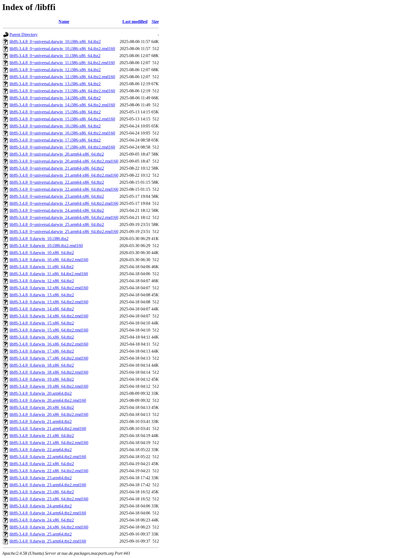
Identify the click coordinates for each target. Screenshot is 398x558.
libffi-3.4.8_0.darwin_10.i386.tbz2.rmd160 (46, 245)
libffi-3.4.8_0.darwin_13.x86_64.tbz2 (41, 295)
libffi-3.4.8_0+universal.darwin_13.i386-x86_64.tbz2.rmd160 (62, 90)
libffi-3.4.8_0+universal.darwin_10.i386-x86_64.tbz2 (55, 41)
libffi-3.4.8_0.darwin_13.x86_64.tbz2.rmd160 (48, 302)
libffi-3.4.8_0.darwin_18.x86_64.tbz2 (41, 365)
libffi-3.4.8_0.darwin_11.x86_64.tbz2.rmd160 (48, 273)
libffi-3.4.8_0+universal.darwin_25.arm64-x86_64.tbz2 (56, 224)
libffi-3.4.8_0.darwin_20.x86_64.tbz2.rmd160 (48, 414)
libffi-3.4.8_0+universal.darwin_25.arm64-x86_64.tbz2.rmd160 (63, 231)
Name (63, 21)
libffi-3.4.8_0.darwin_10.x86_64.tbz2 (41, 252)
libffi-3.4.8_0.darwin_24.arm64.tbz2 (40, 506)
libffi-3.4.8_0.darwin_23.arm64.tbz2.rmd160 (47, 484)
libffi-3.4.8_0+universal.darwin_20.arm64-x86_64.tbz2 (56, 154)
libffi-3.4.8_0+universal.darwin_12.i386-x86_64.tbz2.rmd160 (62, 76)
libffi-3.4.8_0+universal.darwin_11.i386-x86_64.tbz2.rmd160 (62, 62)
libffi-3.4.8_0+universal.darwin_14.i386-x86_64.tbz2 (55, 98)
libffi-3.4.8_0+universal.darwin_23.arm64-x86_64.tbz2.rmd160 (63, 203)
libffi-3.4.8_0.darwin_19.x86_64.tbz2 (41, 379)
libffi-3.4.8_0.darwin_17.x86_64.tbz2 (41, 351)
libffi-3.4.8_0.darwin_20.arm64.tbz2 (40, 393)
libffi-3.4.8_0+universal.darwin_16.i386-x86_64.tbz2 (55, 126)
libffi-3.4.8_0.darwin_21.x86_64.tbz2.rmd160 (48, 442)
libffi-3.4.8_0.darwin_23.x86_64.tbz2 (41, 492)
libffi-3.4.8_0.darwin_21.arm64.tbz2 (40, 421)
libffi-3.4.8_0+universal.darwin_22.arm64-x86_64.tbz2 (56, 182)
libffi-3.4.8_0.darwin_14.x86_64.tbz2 (41, 309)
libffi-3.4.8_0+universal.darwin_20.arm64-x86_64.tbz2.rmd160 (63, 161)
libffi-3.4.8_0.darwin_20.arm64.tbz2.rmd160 (47, 400)
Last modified (135, 21)
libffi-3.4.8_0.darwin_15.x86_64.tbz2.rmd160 (48, 330)
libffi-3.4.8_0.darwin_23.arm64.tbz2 (40, 477)
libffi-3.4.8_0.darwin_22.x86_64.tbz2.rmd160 (48, 470)
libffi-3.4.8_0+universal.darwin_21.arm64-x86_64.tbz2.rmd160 (63, 175)
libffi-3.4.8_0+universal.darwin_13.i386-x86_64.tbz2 (55, 83)
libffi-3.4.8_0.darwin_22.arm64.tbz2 (40, 449)
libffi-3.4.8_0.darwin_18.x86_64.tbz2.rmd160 (48, 372)
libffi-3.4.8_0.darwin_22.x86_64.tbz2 (41, 463)
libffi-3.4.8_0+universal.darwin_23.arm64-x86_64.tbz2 (56, 196)
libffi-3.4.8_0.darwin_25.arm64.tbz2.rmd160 (47, 541)
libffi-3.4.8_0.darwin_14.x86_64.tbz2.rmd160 (48, 316)
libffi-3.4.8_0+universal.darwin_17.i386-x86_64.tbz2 (55, 140)
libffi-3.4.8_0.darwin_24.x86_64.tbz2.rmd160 (48, 527)
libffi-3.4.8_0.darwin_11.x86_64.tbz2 (41, 266)
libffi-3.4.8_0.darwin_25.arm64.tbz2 (40, 534)
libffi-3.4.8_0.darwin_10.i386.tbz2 (38, 238)
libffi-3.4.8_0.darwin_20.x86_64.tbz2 (41, 407)
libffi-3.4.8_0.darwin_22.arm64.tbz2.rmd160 (47, 456)
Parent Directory (23, 34)
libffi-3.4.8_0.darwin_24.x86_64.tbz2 (41, 520)
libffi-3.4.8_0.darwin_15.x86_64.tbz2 (41, 323)
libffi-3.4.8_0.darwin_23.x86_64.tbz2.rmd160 (48, 499)
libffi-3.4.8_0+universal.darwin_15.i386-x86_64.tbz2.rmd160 (62, 119)
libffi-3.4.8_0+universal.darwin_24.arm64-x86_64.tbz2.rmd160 (63, 217)
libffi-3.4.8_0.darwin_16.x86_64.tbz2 (41, 337)
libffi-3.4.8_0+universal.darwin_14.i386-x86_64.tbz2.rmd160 (62, 105)
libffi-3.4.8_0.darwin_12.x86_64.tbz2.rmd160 (48, 287)
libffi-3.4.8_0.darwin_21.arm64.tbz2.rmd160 (47, 428)
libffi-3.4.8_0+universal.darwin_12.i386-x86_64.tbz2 (55, 69)
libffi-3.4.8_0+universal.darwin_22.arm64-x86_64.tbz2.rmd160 (63, 189)
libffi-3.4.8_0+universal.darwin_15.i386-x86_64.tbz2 (55, 112)
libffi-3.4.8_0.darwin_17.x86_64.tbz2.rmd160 (48, 358)
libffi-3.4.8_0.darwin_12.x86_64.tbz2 (41, 280)
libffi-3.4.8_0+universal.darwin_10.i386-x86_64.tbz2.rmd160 (62, 48)
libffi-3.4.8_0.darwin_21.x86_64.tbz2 (41, 435)
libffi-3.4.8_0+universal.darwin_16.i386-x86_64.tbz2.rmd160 (62, 133)
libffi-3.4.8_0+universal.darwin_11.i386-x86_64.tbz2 (54, 55)
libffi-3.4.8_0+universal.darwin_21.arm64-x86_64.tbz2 (56, 168)
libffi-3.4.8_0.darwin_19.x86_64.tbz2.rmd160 (48, 386)
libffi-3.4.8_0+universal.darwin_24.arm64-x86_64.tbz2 (56, 210)
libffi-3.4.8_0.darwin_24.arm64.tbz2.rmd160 (47, 513)
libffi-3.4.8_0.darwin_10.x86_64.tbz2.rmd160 (48, 259)
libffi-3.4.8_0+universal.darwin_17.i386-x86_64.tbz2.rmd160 (62, 147)
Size (155, 21)
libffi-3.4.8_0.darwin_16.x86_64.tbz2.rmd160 (48, 344)
